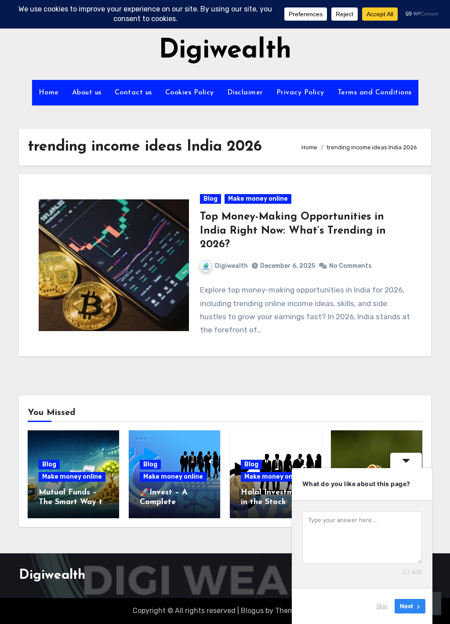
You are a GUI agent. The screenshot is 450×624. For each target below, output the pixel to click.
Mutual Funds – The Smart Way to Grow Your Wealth (73, 502)
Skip (382, 606)
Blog (210, 198)
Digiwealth (225, 51)
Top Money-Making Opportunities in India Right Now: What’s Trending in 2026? (293, 230)
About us (87, 92)
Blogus (252, 610)
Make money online (258, 198)
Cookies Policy (189, 92)
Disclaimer (245, 92)
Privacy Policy (300, 92)
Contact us (133, 92)
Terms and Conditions (375, 92)
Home (49, 92)
